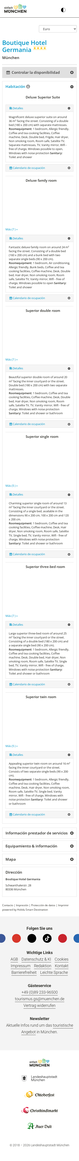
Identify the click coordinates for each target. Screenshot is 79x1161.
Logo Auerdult (39, 1126)
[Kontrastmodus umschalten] (63, 9)
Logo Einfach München (39, 1062)
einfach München (15, 8)
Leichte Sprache (54, 972)
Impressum (21, 965)
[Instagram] (31, 938)
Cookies (61, 959)
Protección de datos (43, 905)
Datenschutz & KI (36, 959)
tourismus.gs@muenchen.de (39, 998)
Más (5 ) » (11, 486)
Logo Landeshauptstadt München (39, 1078)
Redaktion (42, 965)
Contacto (7, 905)
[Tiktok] (47, 938)
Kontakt (61, 965)
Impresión (22, 905)
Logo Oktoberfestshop (39, 1094)
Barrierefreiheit (24, 972)
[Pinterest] (62, 938)
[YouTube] (16, 938)
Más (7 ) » (11, 229)
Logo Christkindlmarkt (39, 1110)
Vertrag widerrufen (39, 1005)
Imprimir (63, 905)
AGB (14, 959)
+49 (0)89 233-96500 (40, 992)
